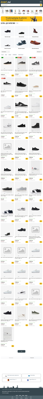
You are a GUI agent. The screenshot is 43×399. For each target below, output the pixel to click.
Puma (2, 54)
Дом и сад (7, 12)
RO (40, 1)
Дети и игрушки (15, 13)
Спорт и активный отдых (24, 13)
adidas (10, 54)
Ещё (21, 351)
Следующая (32, 357)
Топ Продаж (18, 57)
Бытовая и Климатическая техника (20, 13)
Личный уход (32, 12)
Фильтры (38, 51)
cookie (7, 392)
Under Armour (20, 54)
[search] (41, 5)
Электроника (11, 12)
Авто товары (40, 12)
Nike (6, 54)
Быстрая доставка (2, 57)
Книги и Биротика (28, 13)
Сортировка (4, 51)
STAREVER (14, 54)
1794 (16, 23)
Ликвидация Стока (21, 57)
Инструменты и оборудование (36, 13)
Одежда (2, 7)
